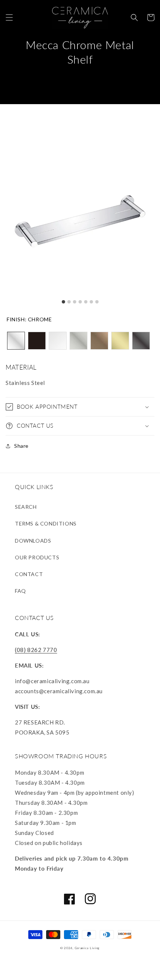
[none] (16, 341)
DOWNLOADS (33, 540)
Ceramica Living (87, 948)
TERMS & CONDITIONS (46, 523)
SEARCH (26, 507)
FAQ (20, 591)
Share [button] (21, 446)
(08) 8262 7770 (36, 649)
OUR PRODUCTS (37, 557)
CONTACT (29, 574)
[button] (9, 17)
